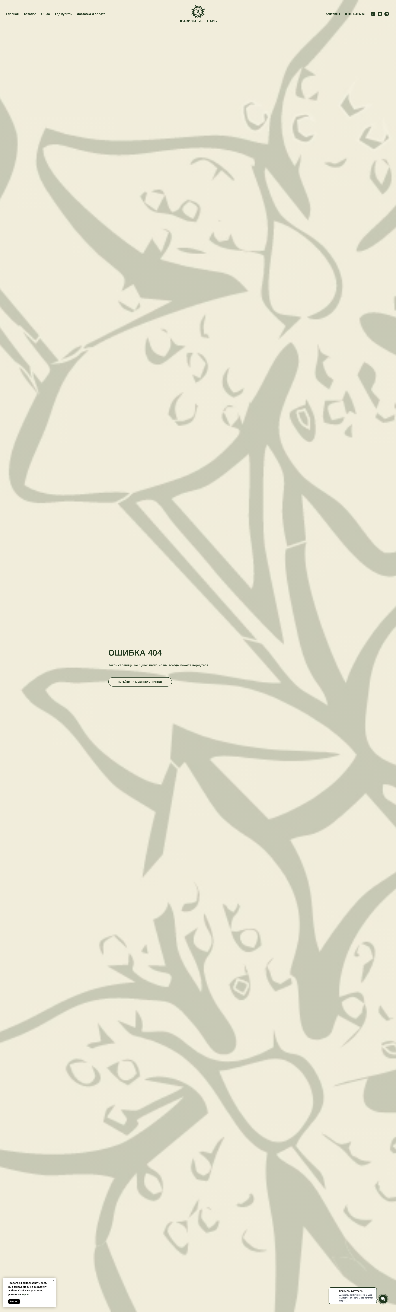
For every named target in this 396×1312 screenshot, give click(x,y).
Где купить (63, 14)
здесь (25, 1294)
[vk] (373, 14)
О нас (45, 14)
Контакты (332, 14)
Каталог (30, 14)
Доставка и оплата (91, 14)
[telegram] (386, 14)
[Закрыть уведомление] (53, 1280)
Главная (12, 14)
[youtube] (380, 14)
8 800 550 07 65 (355, 14)
